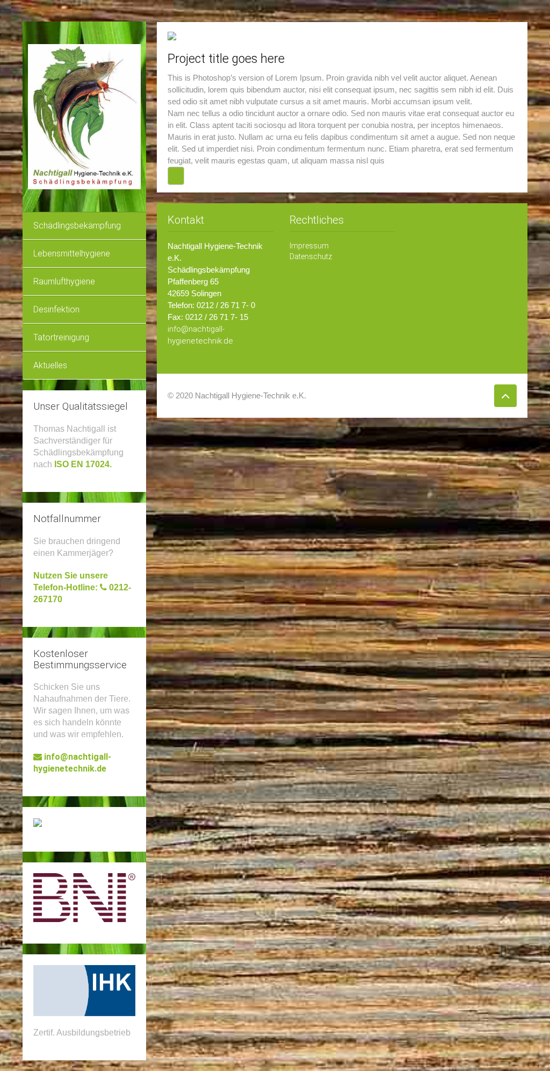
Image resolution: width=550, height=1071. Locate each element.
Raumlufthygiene (64, 281)
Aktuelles (50, 365)
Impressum (309, 245)
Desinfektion (56, 309)
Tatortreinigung (61, 337)
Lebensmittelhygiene (71, 253)
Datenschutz (311, 256)
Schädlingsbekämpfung (77, 225)
